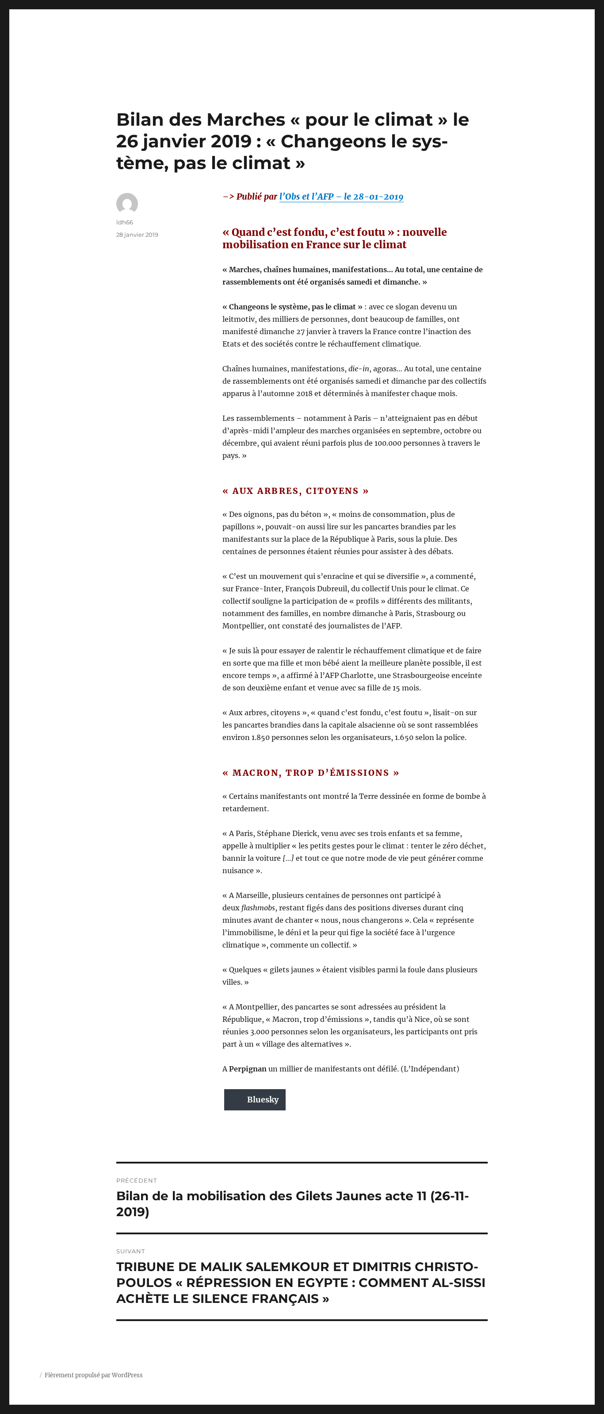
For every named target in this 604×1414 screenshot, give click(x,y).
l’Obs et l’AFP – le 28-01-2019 (341, 196)
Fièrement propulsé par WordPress (94, 1375)
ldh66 (124, 222)
